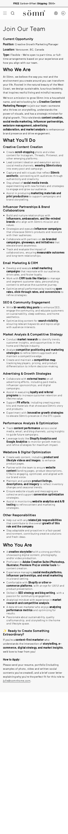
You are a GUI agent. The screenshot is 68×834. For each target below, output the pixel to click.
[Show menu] (5, 13)
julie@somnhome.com (16, 680)
